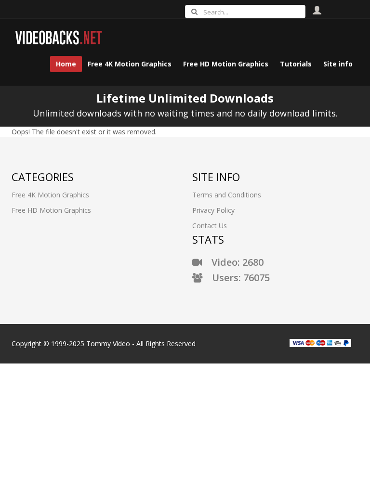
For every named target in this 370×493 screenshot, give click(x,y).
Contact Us (209, 225)
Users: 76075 (236, 277)
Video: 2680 (233, 262)
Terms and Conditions (226, 194)
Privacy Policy (213, 210)
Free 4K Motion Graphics (50, 194)
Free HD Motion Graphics (51, 210)
